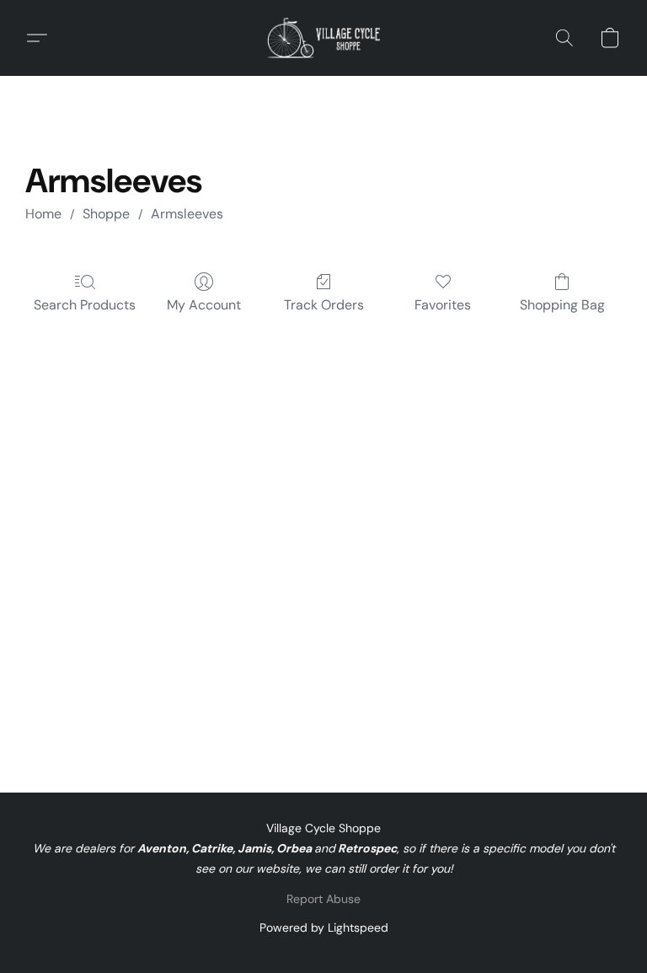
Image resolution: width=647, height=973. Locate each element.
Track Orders (324, 305)
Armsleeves (187, 214)
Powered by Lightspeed (323, 927)
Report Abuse (323, 898)
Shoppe (106, 214)
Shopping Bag (562, 305)
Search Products (85, 305)
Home (43, 214)
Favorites (442, 305)
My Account (204, 305)
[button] (324, 37)
